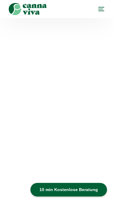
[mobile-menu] (98, 9)
